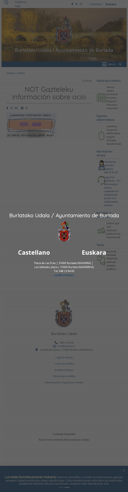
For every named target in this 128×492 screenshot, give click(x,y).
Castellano (34, 253)
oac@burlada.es (64, 275)
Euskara (94, 253)
